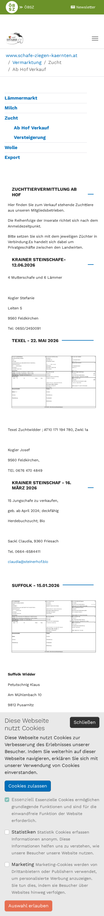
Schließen (85, 722)
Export (12, 157)
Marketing (23, 864)
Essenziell (23, 799)
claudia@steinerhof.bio (28, 561)
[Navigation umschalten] (95, 38)
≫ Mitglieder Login (48, 21)
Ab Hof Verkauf (31, 128)
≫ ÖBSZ (26, 7)
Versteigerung (30, 137)
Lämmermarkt (21, 98)
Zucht (11, 118)
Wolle (11, 147)
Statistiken (24, 832)
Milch (11, 108)
